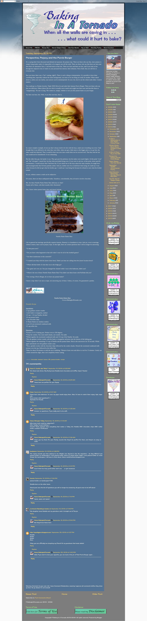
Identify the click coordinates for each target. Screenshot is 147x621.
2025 (110, 109)
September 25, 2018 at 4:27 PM (63, 532)
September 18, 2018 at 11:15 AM (56, 421)
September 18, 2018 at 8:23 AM (59, 368)
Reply (32, 373)
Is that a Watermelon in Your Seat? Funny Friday (114, 141)
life (49, 359)
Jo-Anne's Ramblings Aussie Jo (40, 508)
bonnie (32, 478)
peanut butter (55, 359)
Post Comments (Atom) (43, 597)
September (113, 136)
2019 (110, 124)
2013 (110, 216)
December (113, 129)
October (112, 134)
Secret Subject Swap (59, 47)
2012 (110, 218)
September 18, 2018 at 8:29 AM (64, 380)
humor (46, 359)
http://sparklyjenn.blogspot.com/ (40, 532)
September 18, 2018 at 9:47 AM (45, 392)
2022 (110, 117)
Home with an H (114, 182)
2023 (110, 114)
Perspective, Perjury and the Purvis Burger (115, 157)
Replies (34, 376)
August (112, 185)
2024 (110, 112)
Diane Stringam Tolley (37, 421)
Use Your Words (73, 47)
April (111, 195)
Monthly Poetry (96, 47)
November (113, 131)
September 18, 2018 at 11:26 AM (64, 437)
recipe (63, 359)
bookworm (33, 451)
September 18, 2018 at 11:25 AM (64, 408)
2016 (110, 208)
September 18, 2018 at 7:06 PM (46, 478)
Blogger (99, 617)
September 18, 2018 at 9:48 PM (62, 508)
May (111, 193)
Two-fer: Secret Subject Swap (114, 179)
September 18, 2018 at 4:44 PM (64, 466)
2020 (110, 122)
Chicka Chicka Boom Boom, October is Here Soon (115, 147)
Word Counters (109, 47)
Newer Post (31, 594)
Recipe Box (46, 47)
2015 (110, 211)
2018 (110, 127)
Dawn (32, 392)
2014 (110, 213)
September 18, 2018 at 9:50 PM (64, 520)
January (112, 203)
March (112, 198)
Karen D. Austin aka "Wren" (39, 368)
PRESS (37, 47)
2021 (110, 119)
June (111, 190)
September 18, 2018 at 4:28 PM (48, 451)
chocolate (34, 359)
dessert (40, 359)
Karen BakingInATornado (42, 380)
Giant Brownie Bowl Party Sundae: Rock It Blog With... (115, 174)
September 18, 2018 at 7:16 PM (64, 496)
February (113, 200)
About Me (29, 47)
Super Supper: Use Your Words (115, 162)
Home (64, 594)
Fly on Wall (84, 47)
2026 (110, 107)
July (111, 188)
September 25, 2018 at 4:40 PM (64, 552)
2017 (110, 206)
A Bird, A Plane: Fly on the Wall (114, 152)
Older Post (97, 594)
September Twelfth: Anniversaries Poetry (114, 167)
